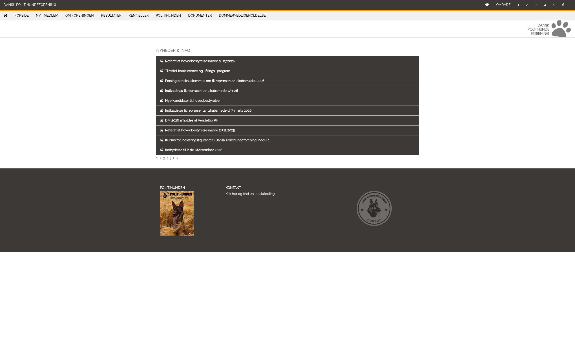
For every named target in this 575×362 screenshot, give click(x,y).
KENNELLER (139, 15)
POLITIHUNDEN (168, 15)
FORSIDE (22, 15)
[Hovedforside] (487, 5)
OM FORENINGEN (79, 15)
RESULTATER (111, 15)
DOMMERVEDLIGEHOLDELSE (242, 15)
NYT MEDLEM (47, 15)
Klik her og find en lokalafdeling (250, 194)
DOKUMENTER (200, 15)
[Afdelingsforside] (5, 15)
